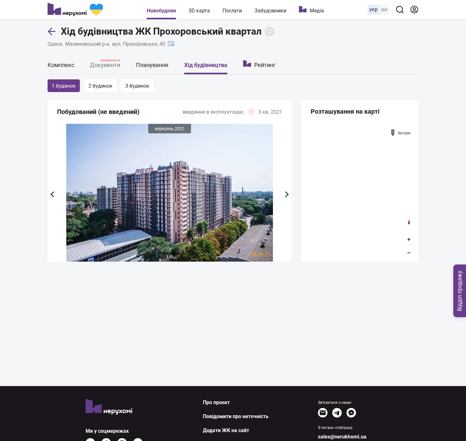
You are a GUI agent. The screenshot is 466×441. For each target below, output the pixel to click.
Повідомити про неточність (236, 416)
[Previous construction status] (52, 194)
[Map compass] (409, 222)
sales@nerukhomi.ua (342, 437)
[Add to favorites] (269, 31)
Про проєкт (216, 402)
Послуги (232, 11)
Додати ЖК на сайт (226, 430)
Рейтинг (265, 65)
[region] (359, 192)
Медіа (317, 11)
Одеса (55, 44)
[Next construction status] (287, 194)
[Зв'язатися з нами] (322, 413)
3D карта (199, 11)
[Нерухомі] (75, 9)
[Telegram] (337, 413)
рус (384, 9)
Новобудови (161, 11)
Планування (152, 65)
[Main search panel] (400, 9)
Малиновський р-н (87, 44)
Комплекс (61, 65)
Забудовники (270, 11)
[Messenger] (351, 413)
